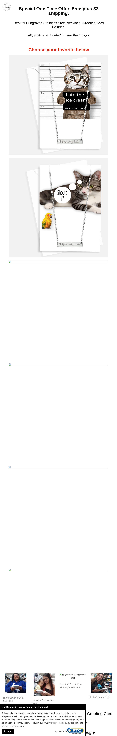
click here (61, 723)
